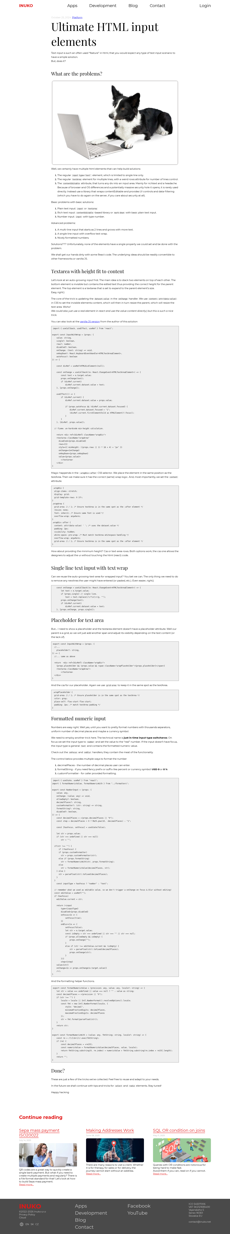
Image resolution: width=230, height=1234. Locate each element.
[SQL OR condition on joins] (182, 1139)
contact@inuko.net (200, 1221)
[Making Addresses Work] (115, 1139)
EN (27, 1224)
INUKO (26, 5)
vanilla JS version (90, 321)
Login (205, 5)
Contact (157, 5)
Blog (133, 5)
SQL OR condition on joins (179, 1130)
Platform (77, 17)
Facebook (139, 1206)
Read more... (26, 1184)
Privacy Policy (27, 1214)
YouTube (138, 1213)
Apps (72, 5)
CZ (37, 1224)
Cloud (22, 1217)
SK (32, 1224)
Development (102, 5)
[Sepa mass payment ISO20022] (48, 1144)
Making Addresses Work (110, 1130)
